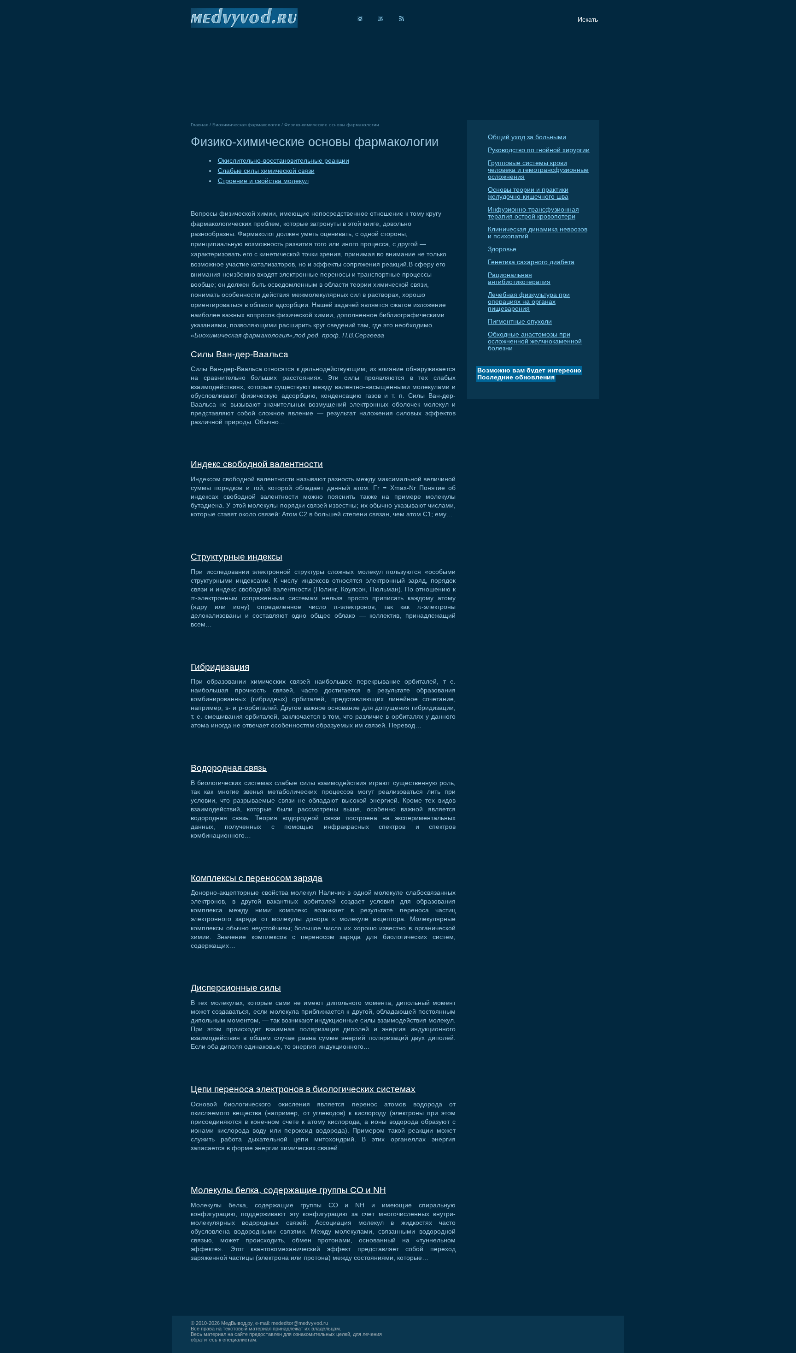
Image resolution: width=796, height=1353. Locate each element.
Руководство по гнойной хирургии (539, 150)
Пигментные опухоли (520, 321)
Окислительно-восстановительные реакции (283, 160)
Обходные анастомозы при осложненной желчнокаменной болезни (535, 341)
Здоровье (502, 249)
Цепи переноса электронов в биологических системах (303, 1089)
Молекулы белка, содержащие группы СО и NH (288, 1190)
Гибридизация (220, 667)
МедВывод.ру (236, 1323)
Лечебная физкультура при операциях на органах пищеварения (529, 301)
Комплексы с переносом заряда (256, 878)
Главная (199, 124)
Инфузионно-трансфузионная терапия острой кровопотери (533, 213)
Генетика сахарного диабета (531, 262)
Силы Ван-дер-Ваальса (239, 354)
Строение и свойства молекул (263, 180)
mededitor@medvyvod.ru (299, 1323)
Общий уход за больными (527, 137)
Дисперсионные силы (236, 988)
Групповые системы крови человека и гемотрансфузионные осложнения (538, 170)
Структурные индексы (236, 556)
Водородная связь (229, 768)
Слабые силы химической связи (266, 170)
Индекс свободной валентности (257, 464)
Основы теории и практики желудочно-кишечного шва (528, 193)
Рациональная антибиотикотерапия (519, 278)
